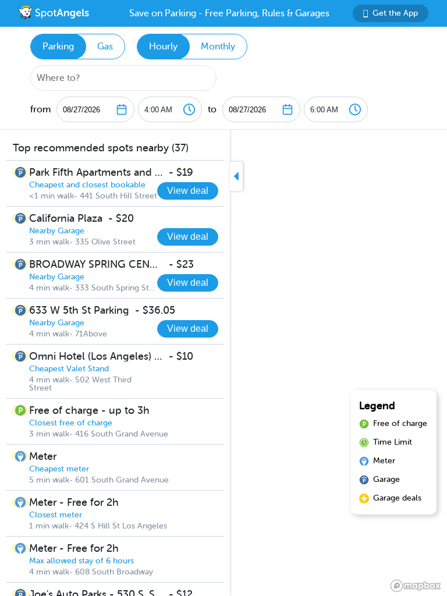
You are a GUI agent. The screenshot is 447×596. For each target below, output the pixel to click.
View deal (187, 191)
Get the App (395, 13)
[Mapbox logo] (415, 586)
